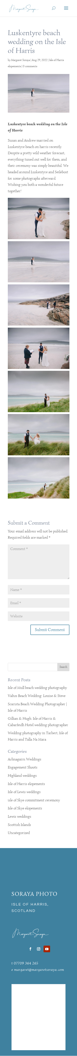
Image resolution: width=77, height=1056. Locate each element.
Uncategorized (19, 832)
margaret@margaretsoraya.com (39, 969)
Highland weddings (22, 775)
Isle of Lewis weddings (24, 792)
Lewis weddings (19, 816)
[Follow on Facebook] (30, 949)
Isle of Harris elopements (26, 784)
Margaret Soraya (20, 60)
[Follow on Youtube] (47, 949)
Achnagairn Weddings (24, 759)
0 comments (30, 66)
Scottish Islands (19, 824)
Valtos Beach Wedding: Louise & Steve (37, 695)
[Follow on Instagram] (38, 949)
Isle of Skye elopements (25, 808)
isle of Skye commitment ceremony (34, 800)
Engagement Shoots (22, 767)
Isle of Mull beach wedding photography (37, 687)
